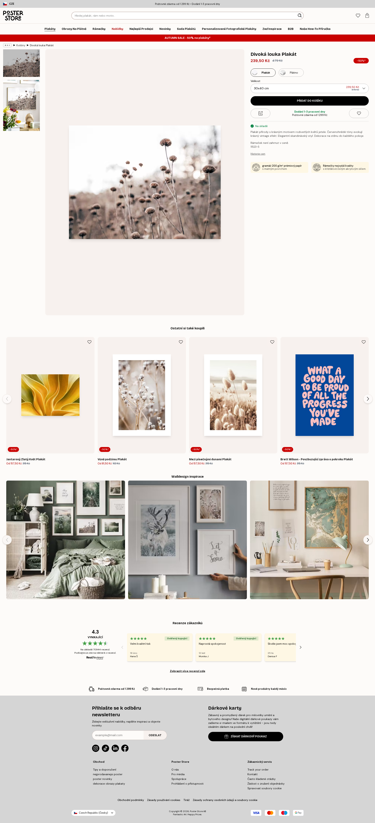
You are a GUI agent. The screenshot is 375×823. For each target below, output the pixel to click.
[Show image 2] (21, 105)
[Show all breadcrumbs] (7, 45)
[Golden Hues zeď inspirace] (309, 540)
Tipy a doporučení (104, 769)
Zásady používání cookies (163, 800)
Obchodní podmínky (131, 800)
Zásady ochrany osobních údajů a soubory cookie (225, 800)
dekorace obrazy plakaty (109, 783)
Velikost (255, 81)
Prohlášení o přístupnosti (187, 783)
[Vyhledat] (300, 16)
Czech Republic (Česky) (93, 812)
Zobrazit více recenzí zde (187, 671)
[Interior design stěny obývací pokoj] (65, 540)
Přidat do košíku (310, 100)
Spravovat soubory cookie (264, 788)
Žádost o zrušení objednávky (266, 783)
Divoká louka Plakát (42, 45)
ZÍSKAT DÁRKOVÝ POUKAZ (249, 736)
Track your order (258, 769)
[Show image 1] (21, 63)
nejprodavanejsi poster (107, 774)
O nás (175, 769)
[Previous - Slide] (7, 399)
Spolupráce (178, 779)
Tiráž (186, 800)
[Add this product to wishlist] (359, 113)
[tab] (357, 15)
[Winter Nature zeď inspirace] (187, 540)
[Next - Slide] (368, 399)
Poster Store (196, 811)
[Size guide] (260, 113)
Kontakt (252, 774)
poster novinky (102, 779)
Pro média (178, 774)
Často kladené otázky (261, 779)
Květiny (20, 45)
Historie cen (258, 154)
